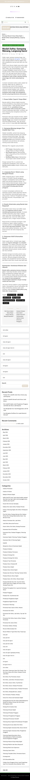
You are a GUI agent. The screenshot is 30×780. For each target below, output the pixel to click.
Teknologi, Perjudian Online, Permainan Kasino (14, 753)
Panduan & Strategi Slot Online (10, 558)
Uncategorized (6, 756)
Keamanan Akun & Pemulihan (10, 529)
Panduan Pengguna (7, 592)
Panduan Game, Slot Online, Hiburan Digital (13, 579)
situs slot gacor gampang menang (11, 652)
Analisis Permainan (7, 488)
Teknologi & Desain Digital (9, 710)
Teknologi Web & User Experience (11, 747)
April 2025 (5, 462)
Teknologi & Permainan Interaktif (11, 718)
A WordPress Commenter (9, 423)
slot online (5, 330)
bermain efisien (12, 294)
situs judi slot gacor (8, 640)
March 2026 (6, 438)
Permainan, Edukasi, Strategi (10, 625)
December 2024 (7, 474)
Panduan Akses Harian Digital (10, 570)
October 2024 (6, 480)
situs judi (5, 634)
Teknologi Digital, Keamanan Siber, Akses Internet (15, 727)
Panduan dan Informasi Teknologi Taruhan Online (15, 573)
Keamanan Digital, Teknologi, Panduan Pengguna (15, 537)
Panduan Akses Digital (8, 567)
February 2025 (6, 468)
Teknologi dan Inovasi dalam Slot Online (12, 724)
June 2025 (5, 456)
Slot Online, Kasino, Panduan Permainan (12, 685)
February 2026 (6, 441)
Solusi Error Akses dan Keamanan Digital (13, 697)
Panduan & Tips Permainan (9, 561)
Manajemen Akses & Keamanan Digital (12, 546)
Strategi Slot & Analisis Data (10, 706)
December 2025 (7, 447)
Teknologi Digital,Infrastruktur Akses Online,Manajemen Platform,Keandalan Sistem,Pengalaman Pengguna (12, 737)
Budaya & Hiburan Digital (9, 494)
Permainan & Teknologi (8, 604)
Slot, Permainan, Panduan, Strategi (11, 694)
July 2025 (5, 453)
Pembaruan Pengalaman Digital (10, 598)
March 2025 (6, 465)
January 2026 (6, 444)
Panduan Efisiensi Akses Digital (10, 576)
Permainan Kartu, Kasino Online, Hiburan (12, 607)
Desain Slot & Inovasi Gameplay (10, 503)
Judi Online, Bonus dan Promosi (10, 523)
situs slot (5, 646)
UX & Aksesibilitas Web (8, 759)
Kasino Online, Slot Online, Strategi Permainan (14, 526)
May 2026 (5, 432)
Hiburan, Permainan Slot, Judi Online (12, 520)
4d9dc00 (6, 54)
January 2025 (6, 471)
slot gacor (17, 59)
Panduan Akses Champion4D (10, 564)
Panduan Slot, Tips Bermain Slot (11, 595)
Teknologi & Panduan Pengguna (10, 712)
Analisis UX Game (7, 491)
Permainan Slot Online (8, 610)
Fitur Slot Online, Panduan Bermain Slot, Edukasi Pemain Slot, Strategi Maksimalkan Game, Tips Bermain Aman (14, 516)
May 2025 (5, 459)
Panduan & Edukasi (7, 549)
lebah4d (5, 543)
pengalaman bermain (8, 300)
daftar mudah (6, 297)
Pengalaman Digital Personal (10, 601)
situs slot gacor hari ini (8, 348)
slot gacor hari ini (7, 664)
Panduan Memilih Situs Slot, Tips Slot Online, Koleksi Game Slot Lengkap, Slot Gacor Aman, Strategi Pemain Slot (14, 583)
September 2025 (7, 450)
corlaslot (20, 294)
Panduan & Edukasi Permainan (10, 552)
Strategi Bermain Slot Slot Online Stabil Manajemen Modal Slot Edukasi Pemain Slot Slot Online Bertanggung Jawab (15, 702)
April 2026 (5, 435)
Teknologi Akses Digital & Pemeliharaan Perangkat (15, 721)
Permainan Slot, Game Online (10, 622)
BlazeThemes (15, 777)
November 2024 (7, 477)
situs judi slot (6, 637)
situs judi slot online (8, 643)
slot (4, 354)
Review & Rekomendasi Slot (10, 628)
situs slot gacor (7, 342)
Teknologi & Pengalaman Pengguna (11, 716)
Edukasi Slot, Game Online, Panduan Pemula (13, 506)
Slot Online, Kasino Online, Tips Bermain (12, 682)
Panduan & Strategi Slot (8, 555)
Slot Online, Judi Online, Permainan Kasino (13, 679)
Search (4, 383)
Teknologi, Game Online (8, 750)
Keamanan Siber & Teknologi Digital (11, 540)
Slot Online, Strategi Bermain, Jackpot (12, 691)
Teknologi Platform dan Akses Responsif (13, 744)
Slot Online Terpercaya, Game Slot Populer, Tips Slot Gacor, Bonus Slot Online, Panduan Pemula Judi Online (14, 672)
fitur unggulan (16, 297)
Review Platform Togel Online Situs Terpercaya (14, 631)
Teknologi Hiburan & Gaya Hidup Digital (13, 45)
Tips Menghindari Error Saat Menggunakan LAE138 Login (13, 2)
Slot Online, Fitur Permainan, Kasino (11, 676)
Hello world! (21, 423)
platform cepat (20, 300)
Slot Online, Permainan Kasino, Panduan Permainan (15, 688)
